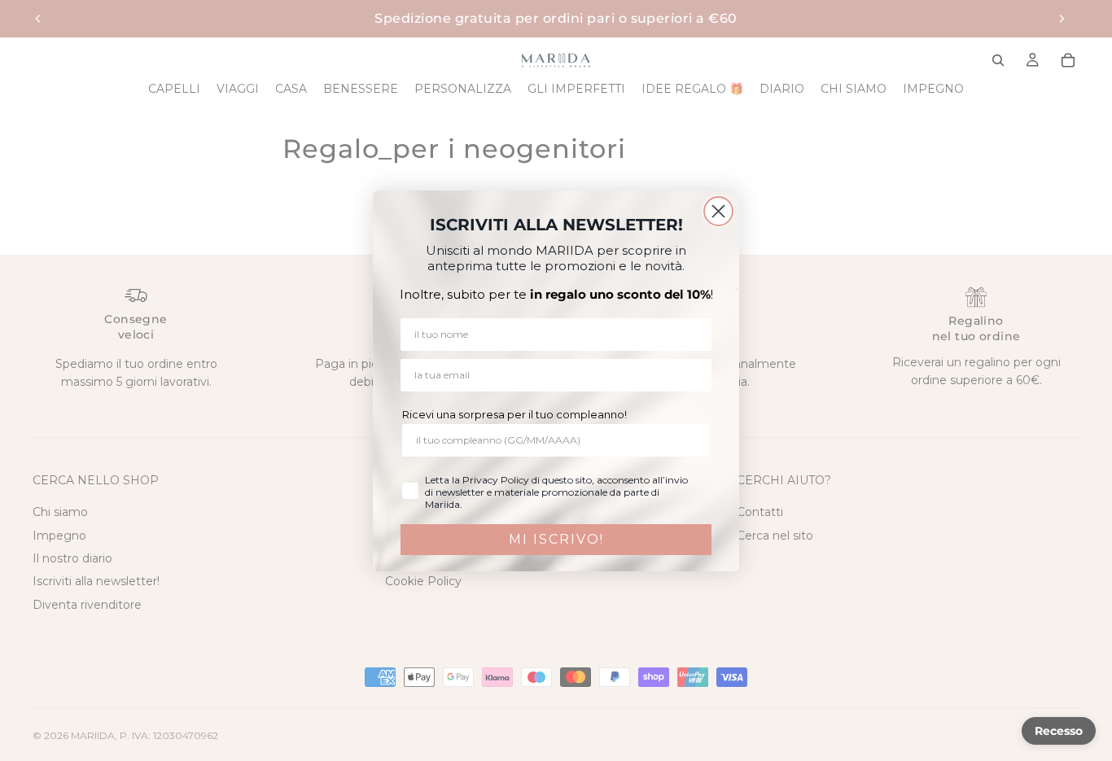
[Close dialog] (718, 211)
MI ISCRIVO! (556, 539)
